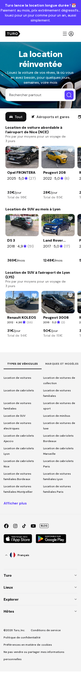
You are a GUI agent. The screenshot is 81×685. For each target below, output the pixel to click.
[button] (68, 33)
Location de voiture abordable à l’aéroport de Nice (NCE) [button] (33, 129)
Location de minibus (56, 415)
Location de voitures (17, 377)
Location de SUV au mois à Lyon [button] (33, 209)
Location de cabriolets (19, 390)
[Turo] (12, 33)
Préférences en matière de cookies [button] (28, 644)
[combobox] (17, 555)
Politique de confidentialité (22, 637)
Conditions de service (46, 630)
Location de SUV (15, 415)
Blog (44, 525)
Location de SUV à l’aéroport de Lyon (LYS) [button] (37, 274)
